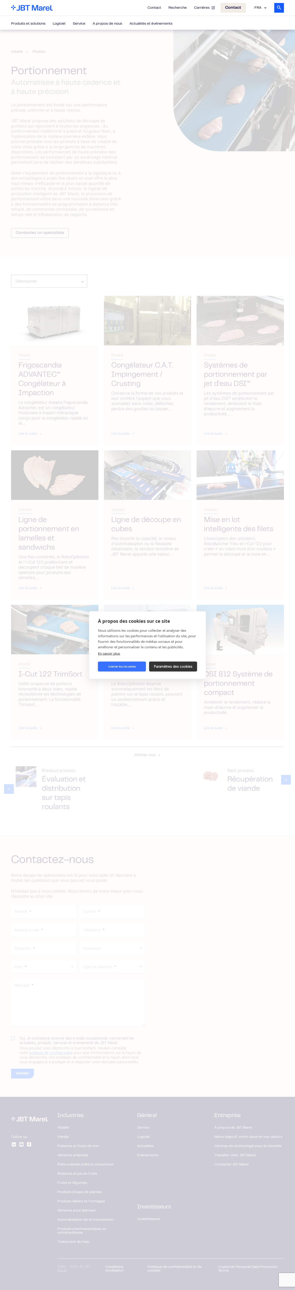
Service (79, 23)
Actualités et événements (151, 23)
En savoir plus (109, 653)
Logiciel (59, 23)
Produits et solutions (28, 23)
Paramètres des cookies (173, 666)
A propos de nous (107, 23)
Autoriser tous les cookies (122, 666)
